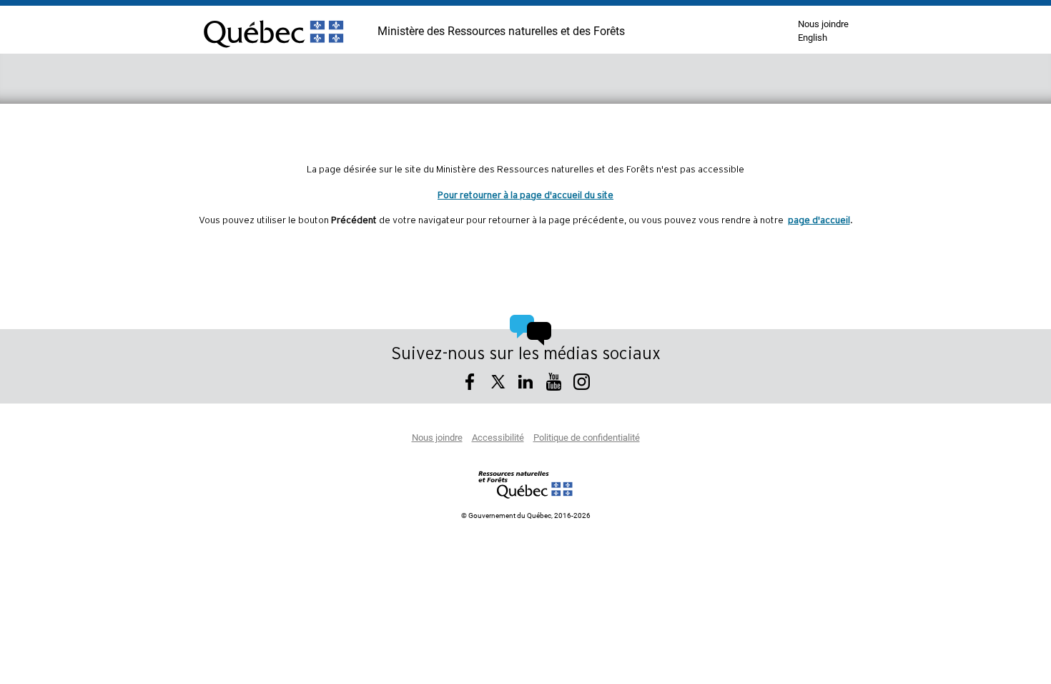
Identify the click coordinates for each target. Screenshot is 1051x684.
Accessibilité (498, 438)
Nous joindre (823, 24)
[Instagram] (581, 384)
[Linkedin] (525, 384)
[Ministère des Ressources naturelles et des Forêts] (526, 484)
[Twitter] (497, 384)
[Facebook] (470, 384)
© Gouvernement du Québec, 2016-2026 (526, 515)
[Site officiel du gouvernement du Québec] (273, 53)
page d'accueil (819, 220)
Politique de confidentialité (586, 438)
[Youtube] (553, 384)
